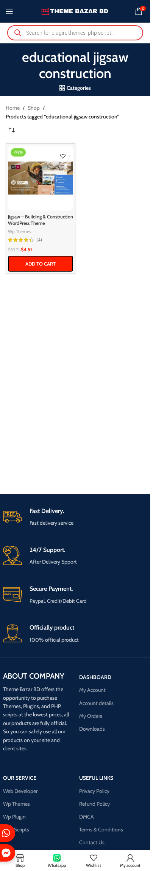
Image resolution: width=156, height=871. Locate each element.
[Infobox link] (75, 517)
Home (13, 107)
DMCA (86, 816)
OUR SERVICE (19, 777)
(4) (39, 240)
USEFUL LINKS (96, 777)
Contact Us (92, 842)
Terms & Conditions (101, 829)
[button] (40, 264)
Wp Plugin (14, 816)
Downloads (92, 728)
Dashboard (95, 677)
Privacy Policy (94, 791)
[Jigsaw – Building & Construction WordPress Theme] (40, 178)
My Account (92, 690)
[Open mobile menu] (9, 11)
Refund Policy (94, 803)
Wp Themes (19, 231)
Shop (34, 107)
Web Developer (20, 791)
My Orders (90, 716)
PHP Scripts (16, 829)
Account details (96, 703)
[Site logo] (75, 10)
